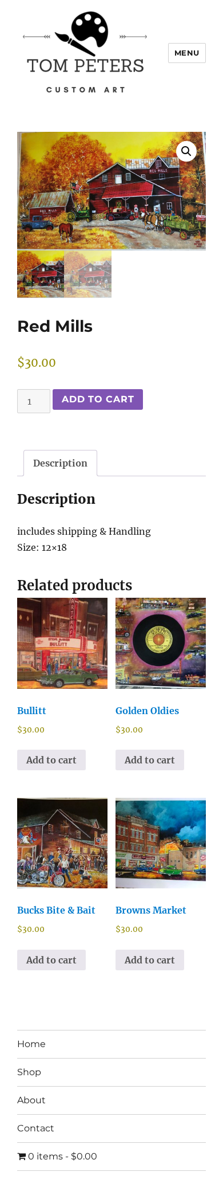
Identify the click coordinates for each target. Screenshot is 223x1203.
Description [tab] (60, 463)
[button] (186, 151)
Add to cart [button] (51, 760)
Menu (187, 52)
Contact (35, 1128)
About (31, 1100)
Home (31, 1044)
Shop (29, 1072)
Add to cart (98, 399)
